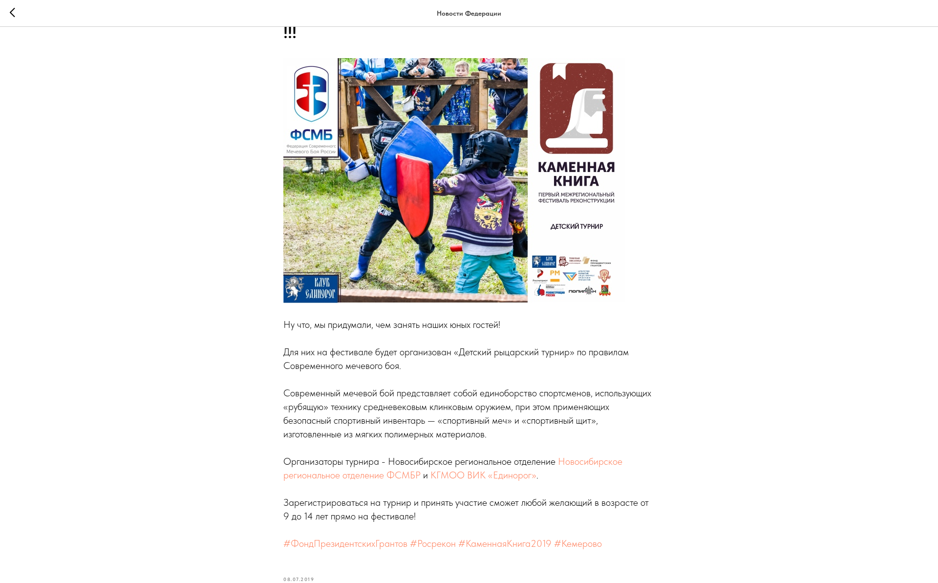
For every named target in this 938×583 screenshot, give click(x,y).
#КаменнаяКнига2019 (505, 543)
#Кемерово (578, 543)
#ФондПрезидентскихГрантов (345, 543)
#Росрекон (433, 543)
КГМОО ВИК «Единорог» (483, 475)
